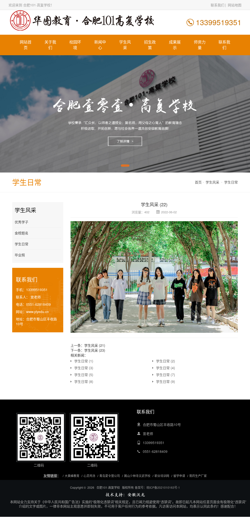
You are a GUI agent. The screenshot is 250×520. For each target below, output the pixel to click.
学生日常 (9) (165, 381)
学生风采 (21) (94, 345)
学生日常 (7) (165, 374)
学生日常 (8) (83, 381)
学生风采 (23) (94, 350)
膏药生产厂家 (198, 476)
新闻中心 (100, 44)
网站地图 (234, 4)
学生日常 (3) (83, 367)
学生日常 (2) (165, 360)
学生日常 (231, 182)
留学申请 (179, 476)
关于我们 (50, 44)
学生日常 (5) (83, 374)
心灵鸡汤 (89, 476)
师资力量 (200, 44)
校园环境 (75, 44)
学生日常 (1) (83, 360)
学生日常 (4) (165, 367)
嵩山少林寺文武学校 (137, 476)
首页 (198, 182)
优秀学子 (21, 221)
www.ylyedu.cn (37, 311)
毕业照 (20, 254)
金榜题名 (21, 232)
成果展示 (175, 44)
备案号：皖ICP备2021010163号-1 (157, 487)
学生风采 (125, 44)
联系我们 (217, 4)
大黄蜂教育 (72, 476)
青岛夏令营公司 (109, 476)
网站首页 (25, 44)
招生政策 (150, 44)
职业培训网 (162, 476)
